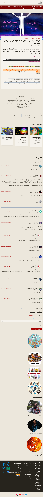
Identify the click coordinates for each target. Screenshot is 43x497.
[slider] (4, 59)
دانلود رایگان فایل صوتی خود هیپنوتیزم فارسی (33, 81)
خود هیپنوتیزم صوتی (19, 79)
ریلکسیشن (28, 83)
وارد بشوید (31, 315)
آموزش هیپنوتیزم (37, 79)
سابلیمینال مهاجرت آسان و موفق (8, 138)
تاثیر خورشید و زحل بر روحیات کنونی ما (8, 114)
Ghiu (37, 191)
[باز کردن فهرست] (2, 2)
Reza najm (35, 256)
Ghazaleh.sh (35, 165)
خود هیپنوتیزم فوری (12, 79)
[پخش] (38, 59)
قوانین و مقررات (28, 465)
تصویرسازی (26, 79)
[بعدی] (3, 138)
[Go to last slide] (40, 138)
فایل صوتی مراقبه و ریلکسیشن (11, 83)
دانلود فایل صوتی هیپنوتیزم (35, 83)
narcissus (38, 142)
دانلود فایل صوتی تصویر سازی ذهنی (19, 81)
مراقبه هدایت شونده (36, 86)
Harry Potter (35, 211)
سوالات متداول (28, 472)
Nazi (37, 246)
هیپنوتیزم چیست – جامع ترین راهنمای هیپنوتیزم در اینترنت (21, 73)
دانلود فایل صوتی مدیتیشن (8, 81)
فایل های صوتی (38, 38)
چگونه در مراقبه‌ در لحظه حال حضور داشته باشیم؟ (36, 139)
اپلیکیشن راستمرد (28, 479)
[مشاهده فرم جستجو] (36, 2)
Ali (37, 175)
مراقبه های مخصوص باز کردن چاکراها (22, 139)
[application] (21, 60)
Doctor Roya (35, 298)
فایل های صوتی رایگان (32, 38)
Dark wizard (35, 222)
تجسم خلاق (31, 79)
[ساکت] (7, 59)
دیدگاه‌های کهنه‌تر (39, 162)
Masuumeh (35, 201)
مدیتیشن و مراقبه (27, 38)
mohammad (35, 278)
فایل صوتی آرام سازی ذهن (21, 83)
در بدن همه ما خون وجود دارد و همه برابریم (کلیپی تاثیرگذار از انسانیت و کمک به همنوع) (32, 115)
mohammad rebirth (33, 288)
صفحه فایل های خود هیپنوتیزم (18, 66)
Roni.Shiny (38, 45)
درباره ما (29, 476)
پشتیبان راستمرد (33, 235)
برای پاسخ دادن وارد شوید (6, 165)
